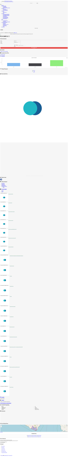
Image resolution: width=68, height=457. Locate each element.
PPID (2, 19)
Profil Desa (3, 8)
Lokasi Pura (4, 21)
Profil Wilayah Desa (5, 9)
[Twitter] (2, 36)
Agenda (2, 397)
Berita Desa (4, 23)
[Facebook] (1, 36)
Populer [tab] (2, 191)
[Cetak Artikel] (7, 36)
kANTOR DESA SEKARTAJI (5, 403)
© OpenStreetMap (64, 431)
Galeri (2, 400)
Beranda (3, 5)
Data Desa (3, 13)
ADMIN (1, 51)
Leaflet (61, 431)
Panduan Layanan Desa (5, 24)
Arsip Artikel (4, 189)
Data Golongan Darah (5, 17)
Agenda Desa (3, 184)
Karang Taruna (4, 12)
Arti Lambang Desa (5, 10)
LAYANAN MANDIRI (5, 51)
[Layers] (66, 425)
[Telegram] (6, 36)
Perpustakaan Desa (4, 185)
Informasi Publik (5, 25)
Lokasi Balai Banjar (5, 20)
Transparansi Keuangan (4, 22)
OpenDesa (2, 455)
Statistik (3, 55)
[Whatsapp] (9, 36)
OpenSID (67, 431)
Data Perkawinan (5, 18)
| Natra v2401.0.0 (10, 455)
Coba (3, 26)
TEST (3, 187)
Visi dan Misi (4, 6)
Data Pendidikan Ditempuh (6, 15)
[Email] (4, 36)
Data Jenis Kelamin (5, 16)
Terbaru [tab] (2, 190)
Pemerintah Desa (5, 7)
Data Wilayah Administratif (6, 14)
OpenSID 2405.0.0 (6, 455)
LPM (3, 11)
